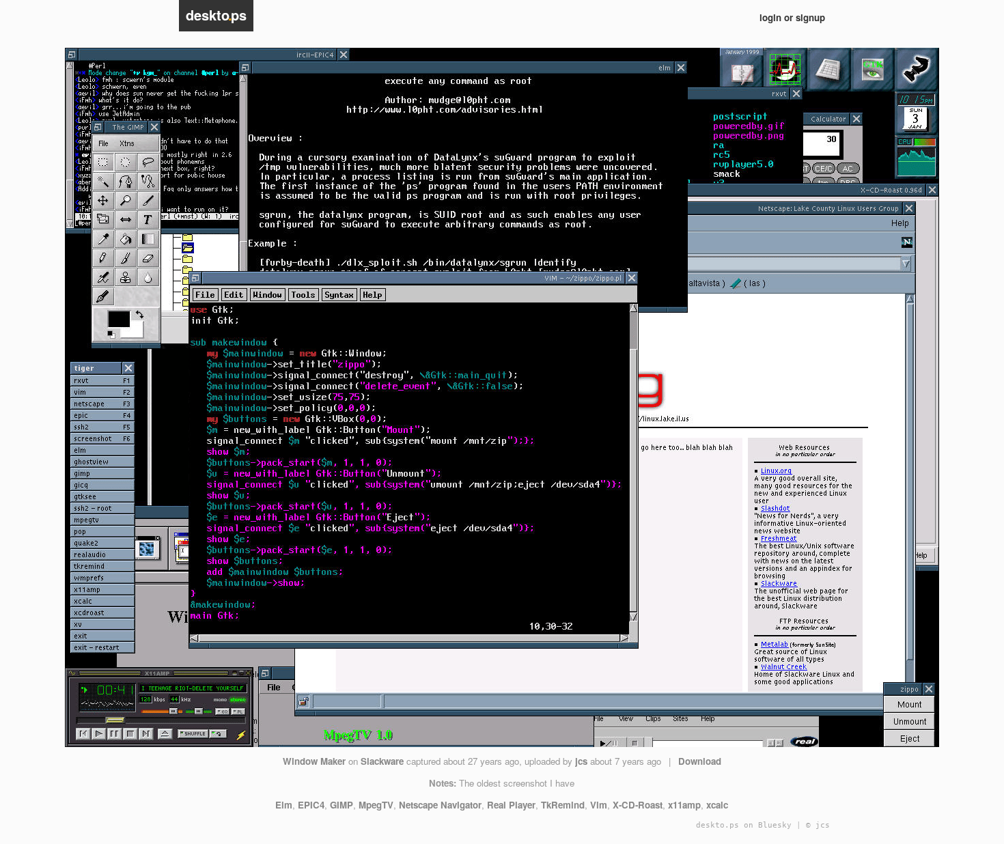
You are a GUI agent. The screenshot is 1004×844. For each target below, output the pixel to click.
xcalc (717, 804)
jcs (581, 761)
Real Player (511, 804)
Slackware (382, 761)
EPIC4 (311, 804)
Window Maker (314, 761)
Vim (598, 804)
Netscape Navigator (440, 804)
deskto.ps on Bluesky (744, 825)
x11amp (684, 804)
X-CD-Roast (638, 804)
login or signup (792, 17)
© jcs (818, 825)
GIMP (341, 804)
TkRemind (563, 804)
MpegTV (376, 804)
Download (699, 761)
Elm (283, 804)
